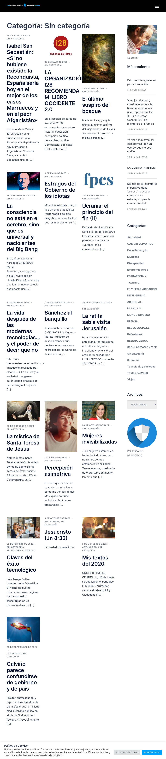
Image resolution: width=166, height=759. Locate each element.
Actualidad (89, 547)
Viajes (131, 379)
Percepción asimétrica (59, 471)
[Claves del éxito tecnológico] (23, 527)
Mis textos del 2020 (95, 560)
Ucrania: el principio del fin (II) (97, 212)
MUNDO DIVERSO (138, 314)
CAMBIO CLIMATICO (140, 243)
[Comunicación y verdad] (23, 5)
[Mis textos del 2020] (98, 527)
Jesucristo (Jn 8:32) (58, 535)
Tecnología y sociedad (21, 550)
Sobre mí (133, 360)
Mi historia (134, 308)
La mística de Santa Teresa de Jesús (23, 442)
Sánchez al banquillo (58, 316)
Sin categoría (15, 38)
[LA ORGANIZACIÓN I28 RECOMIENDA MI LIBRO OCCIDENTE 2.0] (61, 44)
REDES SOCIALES (138, 327)
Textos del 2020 (137, 373)
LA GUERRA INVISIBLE (141, 167)
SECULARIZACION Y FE (142, 347)
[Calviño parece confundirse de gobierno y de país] (23, 629)
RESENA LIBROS (137, 340)
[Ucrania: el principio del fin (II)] (98, 180)
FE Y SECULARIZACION (142, 289)
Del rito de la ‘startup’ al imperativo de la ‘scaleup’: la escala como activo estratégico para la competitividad (142, 193)
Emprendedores (137, 269)
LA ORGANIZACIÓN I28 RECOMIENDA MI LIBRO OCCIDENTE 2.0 (65, 91)
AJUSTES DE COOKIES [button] (127, 752)
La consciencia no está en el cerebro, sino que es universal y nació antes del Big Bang (23, 227)
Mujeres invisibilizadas (99, 438)
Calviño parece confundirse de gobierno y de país (22, 676)
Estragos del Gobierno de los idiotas (60, 190)
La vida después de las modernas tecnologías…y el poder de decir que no (23, 331)
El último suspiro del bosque (96, 105)
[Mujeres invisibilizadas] (98, 410)
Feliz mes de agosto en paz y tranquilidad (141, 82)
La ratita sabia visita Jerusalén (96, 322)
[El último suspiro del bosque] (98, 58)
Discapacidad (135, 263)
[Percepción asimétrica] (61, 426)
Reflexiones (52, 521)
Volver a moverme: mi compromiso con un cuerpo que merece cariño (140, 145)
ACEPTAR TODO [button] (152, 752)
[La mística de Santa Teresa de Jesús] (23, 410)
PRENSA (132, 321)
